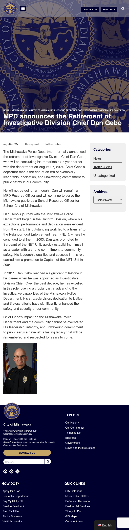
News (97, 158)
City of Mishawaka (17, 424)
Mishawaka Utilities (77, 496)
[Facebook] (5, 471)
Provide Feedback (13, 506)
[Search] (48, 461)
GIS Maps (71, 516)
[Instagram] (11, 471)
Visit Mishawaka (12, 521)
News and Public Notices (26, 110)
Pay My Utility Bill (13, 501)
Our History (72, 422)
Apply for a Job (11, 491)
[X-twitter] (17, 471)
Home (6, 110)
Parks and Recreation (78, 501)
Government (72, 443)
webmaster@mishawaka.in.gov (17, 433)
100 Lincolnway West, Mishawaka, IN (20, 430)
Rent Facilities (11, 511)
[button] (23, 8)
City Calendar (73, 491)
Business (70, 438)
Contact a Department (16, 496)
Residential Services (77, 506)
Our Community (74, 427)
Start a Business (12, 516)
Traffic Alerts (102, 166)
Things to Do (73, 432)
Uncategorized (32, 144)
